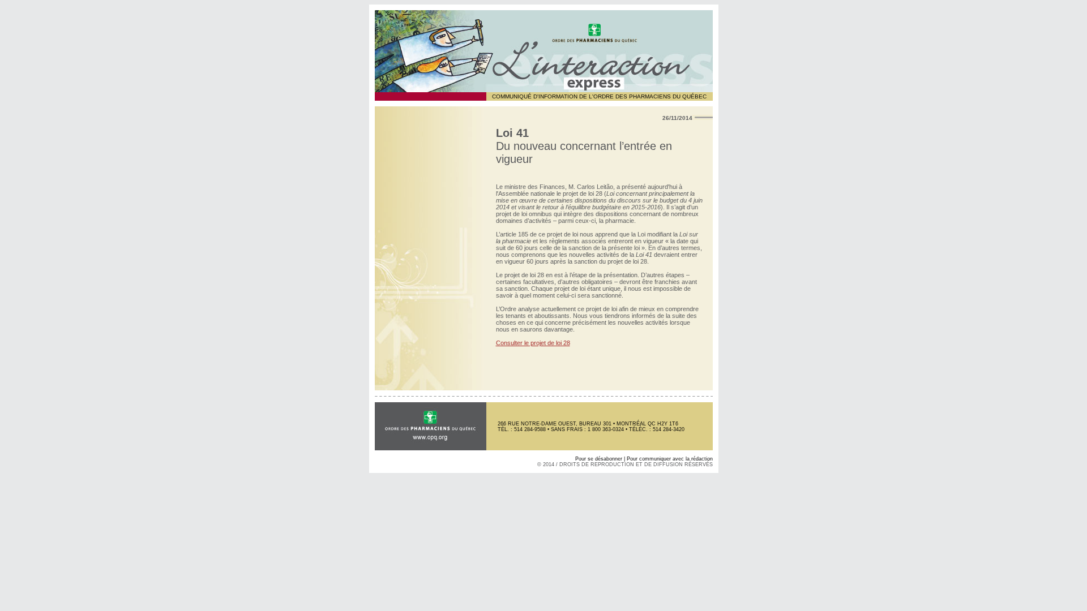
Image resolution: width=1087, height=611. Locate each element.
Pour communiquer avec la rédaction (670, 459)
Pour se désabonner (598, 459)
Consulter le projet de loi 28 (533, 342)
